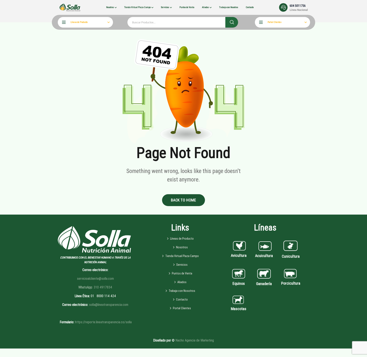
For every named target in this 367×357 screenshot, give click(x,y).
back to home (183, 200)
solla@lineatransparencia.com (108, 305)
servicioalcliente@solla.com (95, 279)
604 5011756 (298, 5)
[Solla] (69, 7)
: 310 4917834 (95, 287)
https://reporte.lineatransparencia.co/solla (103, 322)
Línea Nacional (299, 9)
